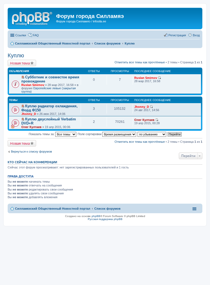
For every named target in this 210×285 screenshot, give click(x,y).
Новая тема (20, 63)
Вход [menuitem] (196, 35)
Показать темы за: (42, 134)
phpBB (96, 216)
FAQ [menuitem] (36, 35)
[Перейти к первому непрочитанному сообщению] (22, 77)
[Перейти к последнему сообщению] (159, 77)
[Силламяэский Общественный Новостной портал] (32, 17)
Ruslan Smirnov (32, 85)
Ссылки (20, 35)
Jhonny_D (28, 113)
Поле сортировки (90, 134)
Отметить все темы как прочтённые (140, 62)
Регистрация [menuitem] (177, 35)
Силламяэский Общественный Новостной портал (52, 208)
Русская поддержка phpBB (105, 219)
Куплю (16, 55)
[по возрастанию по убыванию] (152, 134)
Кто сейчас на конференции (32, 162)
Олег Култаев (31, 127)
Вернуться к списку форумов (31, 151)
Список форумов (107, 208)
